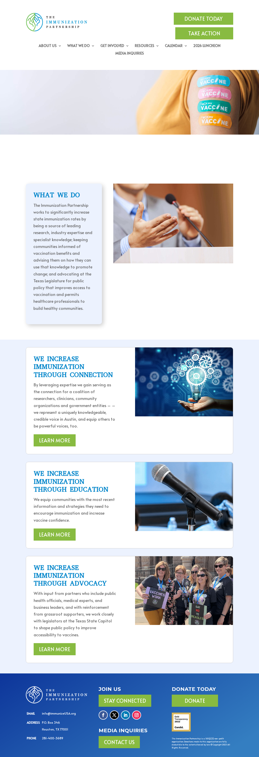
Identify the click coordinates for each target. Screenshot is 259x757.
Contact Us (119, 742)
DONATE (195, 700)
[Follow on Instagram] (136, 715)
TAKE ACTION (204, 33)
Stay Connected (125, 700)
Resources (144, 46)
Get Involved (112, 46)
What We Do (78, 46)
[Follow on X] (114, 715)
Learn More (54, 440)
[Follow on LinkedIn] (125, 715)
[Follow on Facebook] (103, 715)
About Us (48, 46)
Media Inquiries (129, 54)
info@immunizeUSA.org (59, 713)
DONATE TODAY (203, 18)
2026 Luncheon (207, 46)
